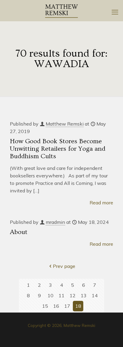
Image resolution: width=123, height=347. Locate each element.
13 (84, 295)
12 (73, 295)
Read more (101, 203)
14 (95, 295)
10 (50, 295)
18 (78, 306)
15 (45, 306)
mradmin (55, 222)
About (18, 232)
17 (67, 306)
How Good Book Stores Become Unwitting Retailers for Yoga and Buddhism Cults (57, 149)
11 (61, 295)
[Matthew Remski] (61, 10)
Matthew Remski (65, 124)
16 (56, 306)
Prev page (64, 266)
